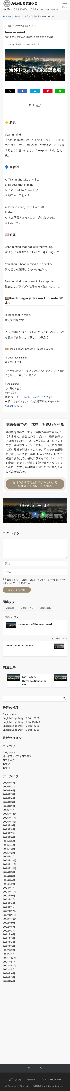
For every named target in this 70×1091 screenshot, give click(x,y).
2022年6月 (9, 934)
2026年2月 (9, 806)
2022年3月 (9, 946)
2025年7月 (9, 833)
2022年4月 (9, 942)
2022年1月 (9, 953)
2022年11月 (9, 915)
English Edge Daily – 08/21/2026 (21, 718)
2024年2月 (9, 883)
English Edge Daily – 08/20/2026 (21, 722)
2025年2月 (9, 852)
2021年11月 (9, 961)
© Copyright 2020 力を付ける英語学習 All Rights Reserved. (35, 1086)
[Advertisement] (35, 1015)
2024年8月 (9, 876)
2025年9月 (9, 825)
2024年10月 (9, 868)
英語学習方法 (10, 760)
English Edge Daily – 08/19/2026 (21, 725)
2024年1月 (9, 887)
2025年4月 (9, 844)
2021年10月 (9, 965)
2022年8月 (9, 926)
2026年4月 (9, 798)
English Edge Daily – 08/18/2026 (21, 729)
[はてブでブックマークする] (35, 91)
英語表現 (46, 608)
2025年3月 (9, 848)
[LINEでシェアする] (60, 91)
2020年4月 (9, 981)
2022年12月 (9, 911)
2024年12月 (9, 860)
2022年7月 (9, 930)
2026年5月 (9, 794)
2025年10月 (9, 821)
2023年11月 (9, 891)
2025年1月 (9, 856)
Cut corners (9, 714)
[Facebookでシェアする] (22, 91)
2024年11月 (9, 864)
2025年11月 (9, 817)
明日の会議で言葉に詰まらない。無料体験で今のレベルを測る (35, 484)
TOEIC (6, 764)
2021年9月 (9, 969)
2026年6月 (9, 790)
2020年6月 (9, 973)
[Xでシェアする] (10, 91)
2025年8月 (9, 829)
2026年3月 (9, 802)
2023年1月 (9, 907)
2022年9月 (9, 922)
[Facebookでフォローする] (35, 514)
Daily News (9, 752)
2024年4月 (9, 879)
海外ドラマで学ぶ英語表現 (20, 26)
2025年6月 (9, 837)
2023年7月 (9, 899)
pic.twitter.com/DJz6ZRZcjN (36, 397)
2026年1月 (9, 809)
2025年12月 (9, 813)
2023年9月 (9, 895)
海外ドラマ (28, 608)
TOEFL (6, 768)
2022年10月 (9, 918)
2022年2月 (9, 949)
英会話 (10, 608)
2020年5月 (9, 977)
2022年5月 (9, 938)
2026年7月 (9, 786)
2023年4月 (9, 903)
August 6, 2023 (14, 405)
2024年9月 (9, 872)
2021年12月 (9, 957)
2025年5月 (9, 840)
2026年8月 (9, 782)
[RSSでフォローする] (43, 514)
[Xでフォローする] (27, 514)
